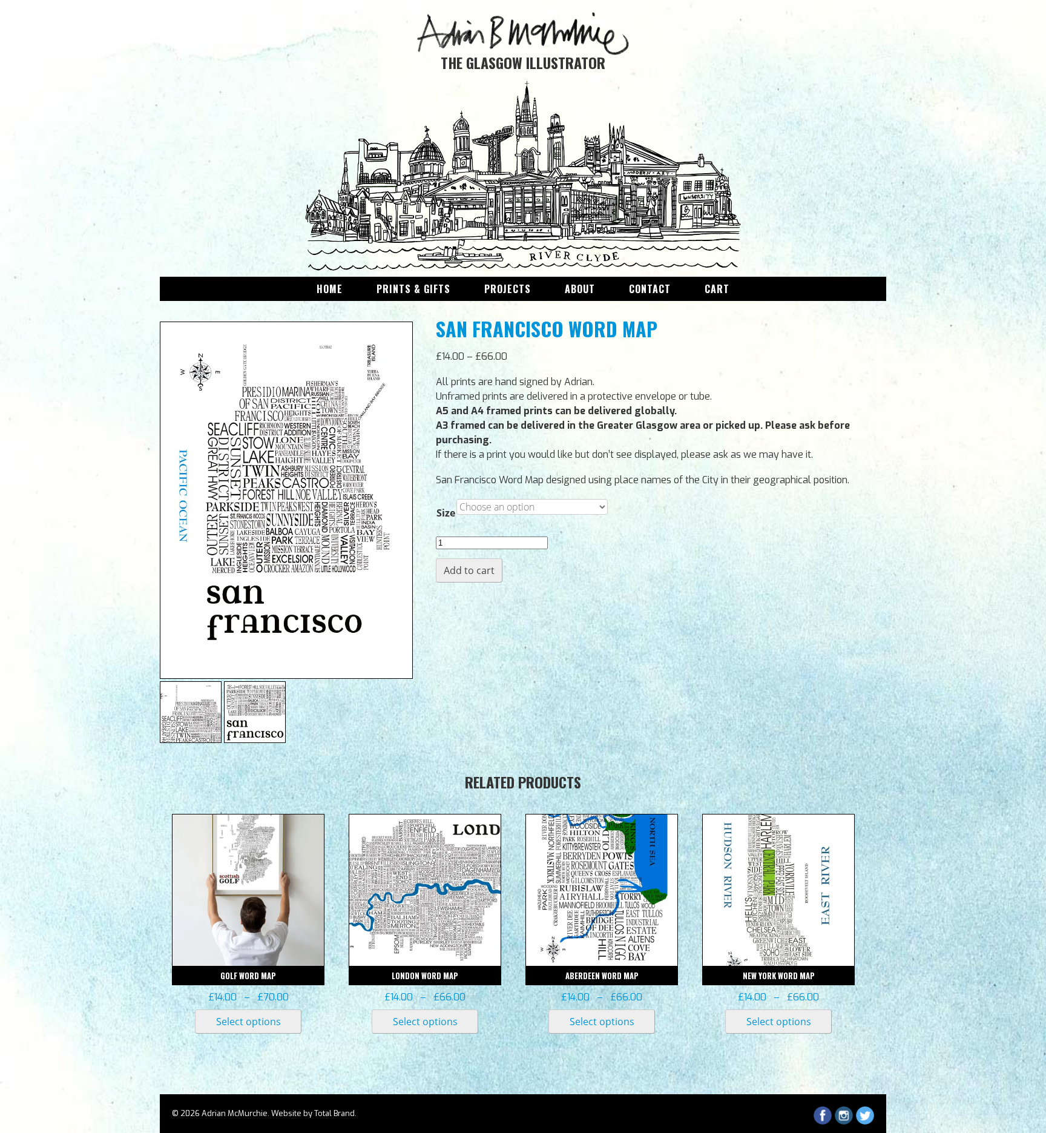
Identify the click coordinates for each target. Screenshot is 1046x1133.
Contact (650, 289)
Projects (507, 289)
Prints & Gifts (413, 289)
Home (330, 289)
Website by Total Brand (313, 1113)
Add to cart (469, 570)
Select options (248, 1021)
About (580, 289)
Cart (717, 289)
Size (445, 513)
